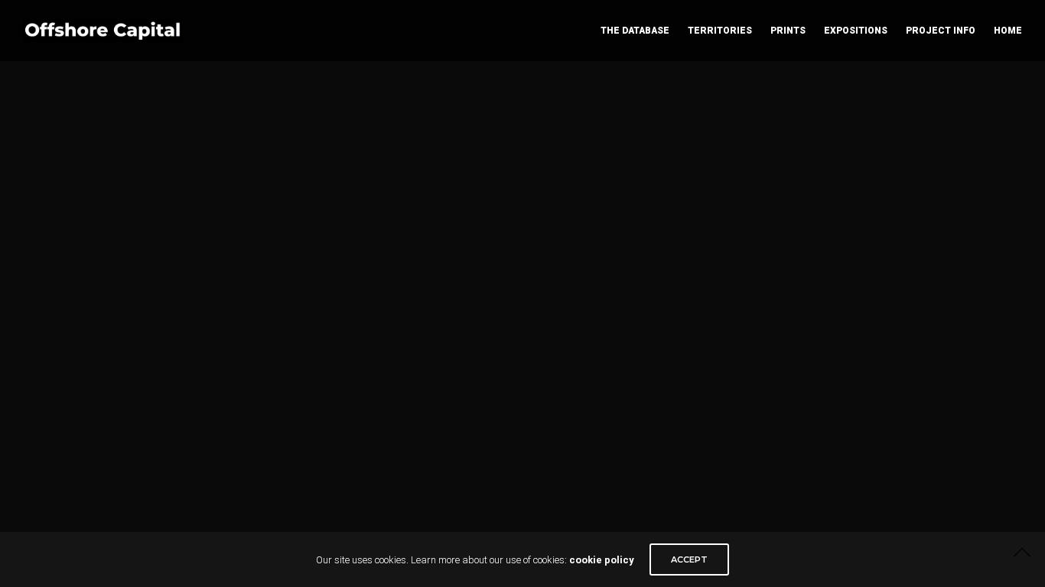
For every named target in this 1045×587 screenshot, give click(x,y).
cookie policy (601, 560)
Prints (788, 30)
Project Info (940, 30)
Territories (720, 30)
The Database (635, 30)
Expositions (855, 30)
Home (1008, 30)
